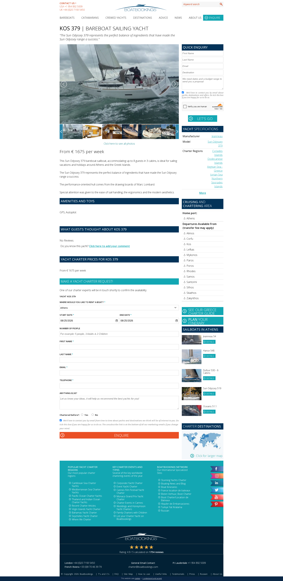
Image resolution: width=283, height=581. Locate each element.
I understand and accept (152, 578)
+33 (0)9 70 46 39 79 (91, 566)
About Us (195, 18)
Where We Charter (81, 519)
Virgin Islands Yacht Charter (86, 509)
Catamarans (90, 18)
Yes (86, 414)
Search (221, 4)
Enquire (214, 18)
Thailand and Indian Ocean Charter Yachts (86, 501)
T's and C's (103, 573)
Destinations (142, 18)
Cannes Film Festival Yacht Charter (130, 491)
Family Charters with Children (132, 512)
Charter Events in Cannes (130, 502)
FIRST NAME (67, 341)
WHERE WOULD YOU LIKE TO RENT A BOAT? (82, 302)
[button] (64, 84)
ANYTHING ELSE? (68, 393)
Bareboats (67, 18)
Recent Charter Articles (84, 505)
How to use (144, 573)
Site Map (128, 573)
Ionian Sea (216, 174)
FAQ (116, 573)
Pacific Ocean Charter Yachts (87, 495)
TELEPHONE (66, 380)
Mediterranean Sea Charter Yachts (86, 491)
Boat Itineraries (169, 487)
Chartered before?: (70, 414)
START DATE (67, 314)
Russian (165, 510)
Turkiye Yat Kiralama (171, 507)
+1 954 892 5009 (73, 6)
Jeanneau (217, 136)
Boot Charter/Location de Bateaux (174, 499)
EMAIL (63, 367)
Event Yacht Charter (127, 486)
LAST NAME (66, 354)
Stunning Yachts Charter (173, 480)
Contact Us (67, 3)
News (178, 18)
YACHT (63, 296)
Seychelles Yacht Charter (85, 516)
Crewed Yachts (115, 18)
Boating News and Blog (173, 483)
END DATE (126, 314)
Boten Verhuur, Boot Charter (176, 493)
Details (210, 342)
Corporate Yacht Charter (129, 483)
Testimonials (178, 573)
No (96, 414)
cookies (137, 578)
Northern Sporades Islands (217, 182)
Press (192, 573)
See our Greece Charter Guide (202, 311)
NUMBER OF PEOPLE (70, 328)
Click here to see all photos (119, 143)
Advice (163, 18)
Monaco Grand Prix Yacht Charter (130, 498)
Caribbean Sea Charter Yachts (84, 484)
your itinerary (198, 321)
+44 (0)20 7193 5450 (74, 9)
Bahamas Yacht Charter (84, 512)
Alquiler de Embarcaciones (175, 503)
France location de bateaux (175, 490)
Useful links (161, 573)
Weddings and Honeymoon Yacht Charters (131, 508)
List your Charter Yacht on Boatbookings (130, 517)
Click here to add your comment (109, 246)
